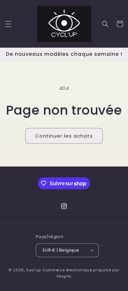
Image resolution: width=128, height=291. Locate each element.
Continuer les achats (64, 135)
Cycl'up (33, 270)
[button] (8, 24)
